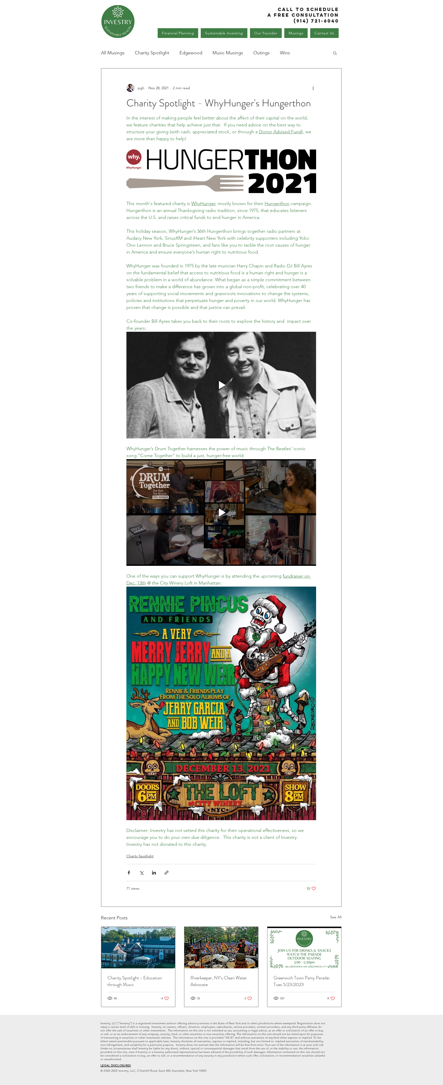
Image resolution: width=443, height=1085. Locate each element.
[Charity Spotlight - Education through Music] (138, 947)
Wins (285, 53)
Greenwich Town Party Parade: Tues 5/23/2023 (302, 981)
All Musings (113, 53)
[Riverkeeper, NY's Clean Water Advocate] (221, 947)
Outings (261, 53)
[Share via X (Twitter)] (141, 872)
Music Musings (228, 53)
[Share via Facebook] (128, 872)
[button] (335, 53)
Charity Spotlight (152, 53)
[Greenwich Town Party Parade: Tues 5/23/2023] (304, 947)
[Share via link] (166, 872)
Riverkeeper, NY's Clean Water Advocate (218, 981)
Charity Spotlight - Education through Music (134, 981)
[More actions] (313, 88)
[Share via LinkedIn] (154, 872)
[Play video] (221, 385)
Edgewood (190, 53)
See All (335, 917)
